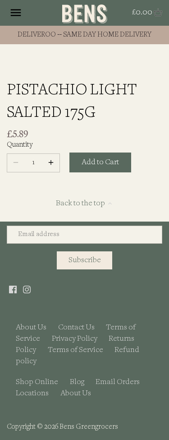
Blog (77, 382)
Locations (32, 393)
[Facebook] (13, 289)
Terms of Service (75, 350)
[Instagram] (27, 289)
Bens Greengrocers (88, 427)
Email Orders (118, 382)
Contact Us (76, 327)
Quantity (19, 145)
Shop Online (37, 382)
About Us (31, 327)
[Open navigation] (16, 12)
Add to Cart (100, 162)
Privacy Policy (74, 339)
